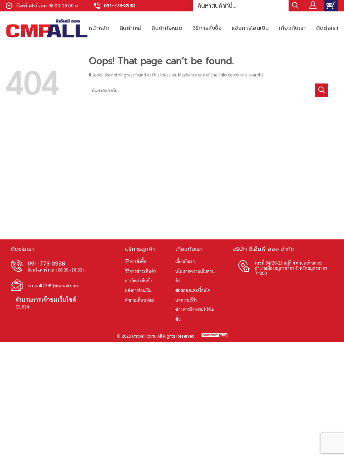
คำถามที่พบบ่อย (139, 300)
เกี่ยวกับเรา (292, 28)
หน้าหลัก (99, 28)
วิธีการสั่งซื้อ (207, 28)
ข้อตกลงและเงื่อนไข (193, 290)
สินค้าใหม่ (130, 28)
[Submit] (321, 90)
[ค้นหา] (295, 5)
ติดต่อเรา (327, 28)
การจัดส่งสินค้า (138, 280)
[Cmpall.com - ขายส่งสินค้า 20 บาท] (47, 28)
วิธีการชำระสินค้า (140, 271)
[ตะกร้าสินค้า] (331, 5)
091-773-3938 (119, 6)
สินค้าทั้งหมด (167, 28)
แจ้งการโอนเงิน (250, 28)
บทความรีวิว (186, 300)
